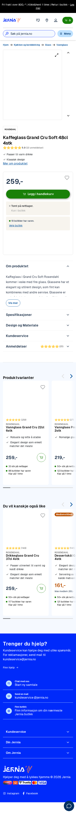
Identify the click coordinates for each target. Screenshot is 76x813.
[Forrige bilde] (68, 54)
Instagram (13, 793)
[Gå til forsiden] (12, 20)
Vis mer (13, 303)
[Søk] (7, 33)
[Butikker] (46, 20)
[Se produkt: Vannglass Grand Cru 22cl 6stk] (26, 433)
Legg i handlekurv (41, 194)
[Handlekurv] (67, 20)
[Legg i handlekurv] (41, 457)
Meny (67, 33)
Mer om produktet (15, 163)
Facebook (32, 793)
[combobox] (33, 33)
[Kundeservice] (38, 20)
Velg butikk (16, 225)
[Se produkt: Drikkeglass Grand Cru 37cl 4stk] (26, 562)
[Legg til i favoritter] (67, 177)
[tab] (68, 63)
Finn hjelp (9, 667)
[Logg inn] (55, 20)
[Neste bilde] (68, 114)
